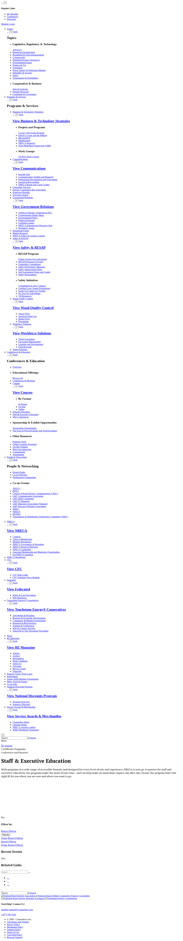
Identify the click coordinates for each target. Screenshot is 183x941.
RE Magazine (13, 638)
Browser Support (14, 937)
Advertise (17, 666)
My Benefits (12, 14)
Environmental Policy (28, 218)
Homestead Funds (21, 230)
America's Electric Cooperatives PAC (35, 212)
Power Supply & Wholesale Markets (29, 70)
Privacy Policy (13, 924)
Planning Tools (19, 442)
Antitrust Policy (14, 929)
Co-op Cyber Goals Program (31, 133)
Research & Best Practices (24, 623)
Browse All (18, 378)
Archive (16, 656)
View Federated (18, 589)
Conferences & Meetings (24, 381)
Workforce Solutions (22, 324)
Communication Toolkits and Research (35, 177)
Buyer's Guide (19, 669)
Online (21, 409)
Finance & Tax (19, 65)
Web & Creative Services (24, 628)
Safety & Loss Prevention (24, 595)
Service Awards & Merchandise (21, 707)
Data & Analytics (20, 89)
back (15, 31)
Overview (17, 367)
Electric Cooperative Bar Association (29, 190)
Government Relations (23, 197)
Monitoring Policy (15, 927)
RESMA (17, 514)
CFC (9, 560)
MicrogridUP (24, 138)
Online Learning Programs (25, 444)
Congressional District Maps (31, 215)
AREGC (17, 488)
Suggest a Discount (21, 704)
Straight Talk (24, 174)
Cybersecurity (19, 57)
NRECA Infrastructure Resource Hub (35, 225)
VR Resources (24, 296)
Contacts (16, 536)
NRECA (11, 521)
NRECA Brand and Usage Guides (33, 184)
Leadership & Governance (24, 94)
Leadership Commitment (29, 264)
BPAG (16, 491)
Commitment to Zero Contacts (32, 286)
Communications (20, 159)
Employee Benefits (21, 192)
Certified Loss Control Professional (34, 288)
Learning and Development (30, 344)
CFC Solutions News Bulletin (26, 577)
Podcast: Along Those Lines (19, 674)
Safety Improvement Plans (30, 269)
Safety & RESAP (20, 238)
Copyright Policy (14, 935)
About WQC (24, 314)
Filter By (5, 835)
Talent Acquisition (26, 339)
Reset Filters (8, 831)
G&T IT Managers (21, 501)
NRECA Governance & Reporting (28, 544)
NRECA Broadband (16, 557)
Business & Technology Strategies (28, 112)
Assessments (18, 454)
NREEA (16, 511)
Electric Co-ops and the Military (32, 135)
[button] (32, 738)
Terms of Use (13, 932)
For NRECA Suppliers (23, 554)
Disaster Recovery (21, 92)
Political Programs (26, 220)
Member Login (8, 24)
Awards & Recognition (28, 182)
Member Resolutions (22, 542)
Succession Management (29, 342)
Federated (11, 580)
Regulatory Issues (26, 228)
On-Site (21, 407)
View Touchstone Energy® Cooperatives (36, 609)
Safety (15, 75)
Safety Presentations (27, 274)
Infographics (18, 658)
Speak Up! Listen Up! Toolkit (31, 291)
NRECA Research (26, 143)
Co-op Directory (20, 475)
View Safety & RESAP (29, 247)
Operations (17, 68)
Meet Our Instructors (22, 449)
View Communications (29, 168)
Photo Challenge (20, 661)
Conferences (12, 16)
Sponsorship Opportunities (25, 428)
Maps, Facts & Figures (17, 681)
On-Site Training (20, 447)
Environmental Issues (22, 62)
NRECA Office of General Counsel (29, 236)
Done (4, 838)
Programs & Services (16, 97)
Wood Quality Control (23, 298)
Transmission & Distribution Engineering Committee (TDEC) (40, 516)
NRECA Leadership (22, 549)
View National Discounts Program (32, 696)
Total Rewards (24, 347)
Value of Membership (22, 539)
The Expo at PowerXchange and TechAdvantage (35, 431)
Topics (10, 29)
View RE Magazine (21, 647)
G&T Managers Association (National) (30, 504)
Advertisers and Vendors (18, 922)
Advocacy (17, 50)
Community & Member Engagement (29, 620)
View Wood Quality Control (33, 308)
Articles (16, 653)
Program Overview (21, 702)
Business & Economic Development (29, 618)
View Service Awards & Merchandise (34, 716)
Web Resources (20, 598)
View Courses (22, 392)
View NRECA (17, 530)
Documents (23, 321)
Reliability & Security (22, 73)
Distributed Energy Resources (26, 60)
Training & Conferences (23, 626)
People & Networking (17, 457)
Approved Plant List (27, 316)
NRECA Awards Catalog (24, 727)
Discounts (11, 19)
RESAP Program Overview (30, 262)
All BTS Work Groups (28, 157)
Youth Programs (20, 349)
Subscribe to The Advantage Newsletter (30, 631)
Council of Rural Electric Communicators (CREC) (35, 493)
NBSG (16, 509)
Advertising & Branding (23, 615)
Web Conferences (21, 417)
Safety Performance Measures (31, 267)
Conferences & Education (18, 352)
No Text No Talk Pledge (29, 293)
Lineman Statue (20, 725)
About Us (17, 663)
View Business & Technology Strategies (41, 121)
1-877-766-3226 (8, 914)
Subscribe (17, 671)
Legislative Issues (26, 223)
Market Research (20, 233)
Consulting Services (22, 187)
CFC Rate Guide (20, 575)
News (9, 636)
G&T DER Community (23, 498)
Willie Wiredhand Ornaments (26, 730)
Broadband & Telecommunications (28, 55)
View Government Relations (33, 206)
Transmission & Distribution (25, 78)
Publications (12, 676)
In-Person (22, 404)
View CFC (14, 569)
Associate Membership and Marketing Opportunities (36, 552)
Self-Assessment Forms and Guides (34, 272)
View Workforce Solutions (32, 333)
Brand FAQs (24, 319)
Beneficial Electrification (24, 52)
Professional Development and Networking (37, 179)
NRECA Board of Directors (25, 547)
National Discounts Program (19, 687)
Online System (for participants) (32, 259)
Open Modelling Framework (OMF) (34, 146)
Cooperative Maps (21, 722)
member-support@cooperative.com (17, 909)
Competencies (19, 452)
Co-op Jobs (12, 684)
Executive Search (20, 195)
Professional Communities (24, 477)
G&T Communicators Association (28, 496)
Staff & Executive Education (25, 414)
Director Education (21, 412)
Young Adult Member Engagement (22, 679)
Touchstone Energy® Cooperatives (23, 600)
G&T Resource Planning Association (29, 506)
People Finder (19, 472)
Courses (16, 383)
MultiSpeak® (24, 140)
